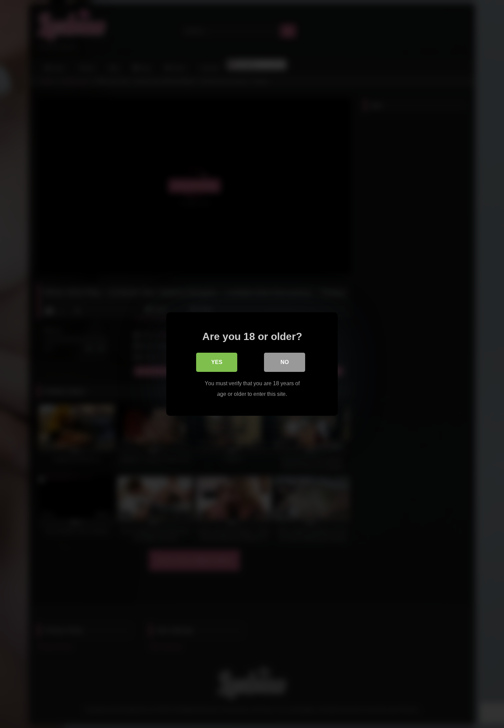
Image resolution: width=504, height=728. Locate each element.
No (284, 362)
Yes (217, 362)
